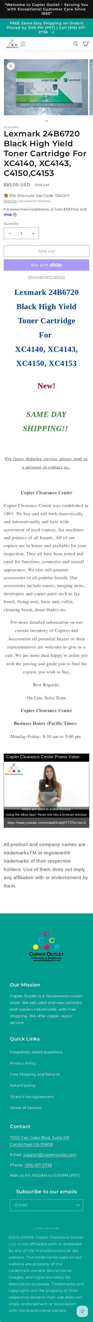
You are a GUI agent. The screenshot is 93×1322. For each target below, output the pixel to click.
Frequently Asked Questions (36, 1052)
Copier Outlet (51, 1228)
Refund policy (23, 1085)
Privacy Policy (23, 1063)
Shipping (10, 201)
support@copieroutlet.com (49, 1154)
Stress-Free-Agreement (32, 1097)
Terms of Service (25, 1108)
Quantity (11, 224)
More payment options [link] (46, 277)
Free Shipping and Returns (35, 1074)
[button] (22, 43)
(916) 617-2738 (38, 1165)
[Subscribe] (77, 1205)
